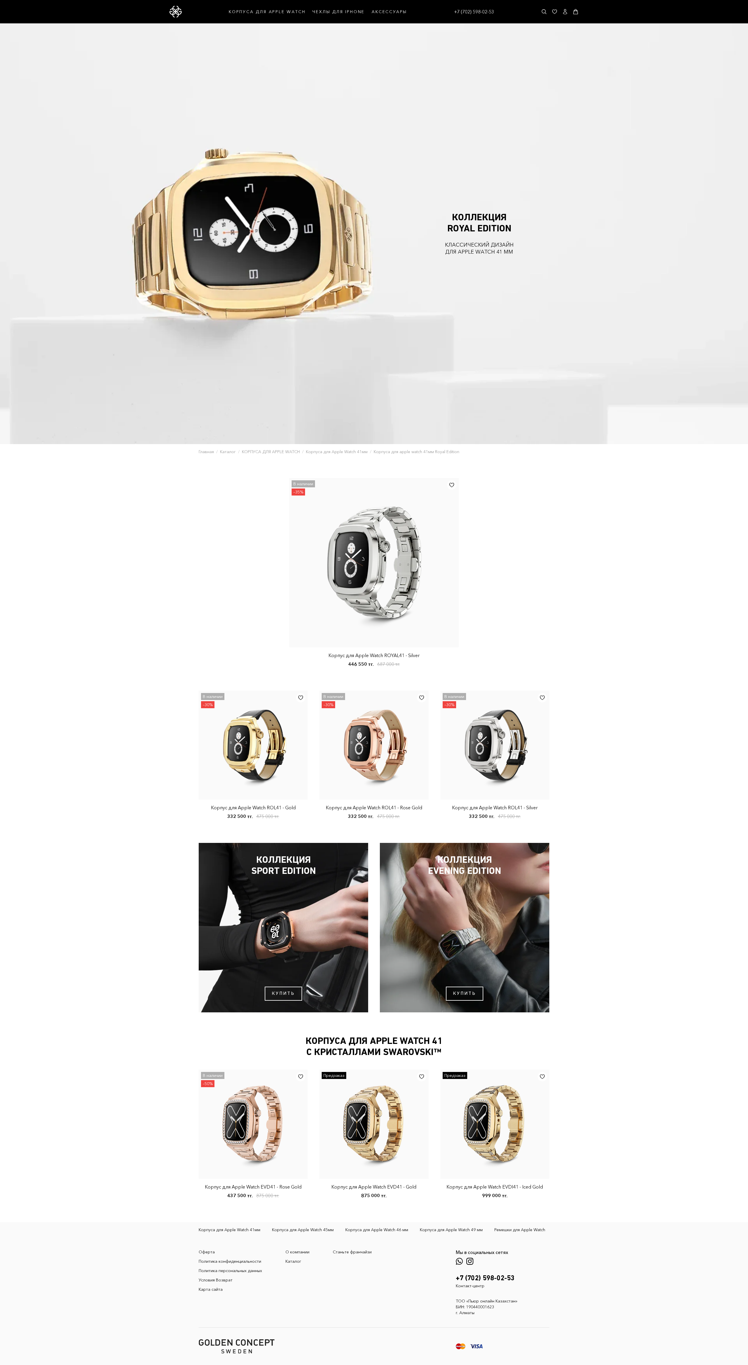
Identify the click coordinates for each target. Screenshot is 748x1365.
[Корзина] (576, 12)
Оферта (207, 1252)
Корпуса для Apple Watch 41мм (337, 451)
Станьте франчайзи (352, 1252)
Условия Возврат (216, 1280)
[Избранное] (554, 12)
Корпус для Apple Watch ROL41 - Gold (253, 807)
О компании (297, 1252)
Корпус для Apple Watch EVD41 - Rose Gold (253, 1187)
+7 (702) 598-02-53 (474, 12)
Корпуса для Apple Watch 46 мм (376, 1229)
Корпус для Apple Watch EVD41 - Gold (373, 1187)
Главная (206, 451)
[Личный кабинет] (565, 12)
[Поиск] (544, 12)
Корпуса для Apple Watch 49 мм (451, 1229)
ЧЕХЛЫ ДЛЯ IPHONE (338, 11)
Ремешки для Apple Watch (519, 1229)
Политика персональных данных (230, 1270)
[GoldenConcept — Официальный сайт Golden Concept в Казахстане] (175, 12)
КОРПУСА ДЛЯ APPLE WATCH (267, 11)
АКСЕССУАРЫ (389, 11)
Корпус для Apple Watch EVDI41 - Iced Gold (494, 1187)
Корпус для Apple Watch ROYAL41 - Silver (374, 655)
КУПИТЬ (283, 993)
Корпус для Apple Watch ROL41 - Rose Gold (374, 807)
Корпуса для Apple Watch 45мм (303, 1229)
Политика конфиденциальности (230, 1261)
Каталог (228, 451)
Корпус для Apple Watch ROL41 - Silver (495, 807)
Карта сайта (211, 1289)
